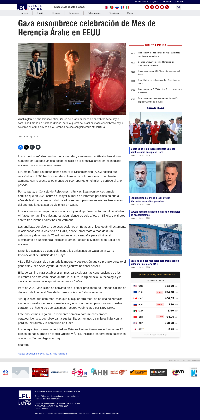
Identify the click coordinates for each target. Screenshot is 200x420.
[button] (178, 7)
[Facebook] (147, 7)
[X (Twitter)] (26, 147)
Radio (130, 13)
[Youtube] (157, 7)
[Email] (38, 147)
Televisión (114, 13)
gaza (48, 353)
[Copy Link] (32, 147)
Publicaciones (94, 13)
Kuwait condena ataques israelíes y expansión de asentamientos (155, 213)
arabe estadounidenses (31, 353)
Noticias (24, 13)
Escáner (56, 13)
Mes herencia (60, 353)
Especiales (74, 13)
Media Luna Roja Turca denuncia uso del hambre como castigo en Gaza (152, 150)
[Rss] (167, 7)
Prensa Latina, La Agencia (147, 1)
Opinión (40, 13)
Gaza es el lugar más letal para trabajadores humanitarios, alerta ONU (154, 262)
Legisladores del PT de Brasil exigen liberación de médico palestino (150, 199)
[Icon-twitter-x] (152, 7)
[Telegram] (162, 7)
